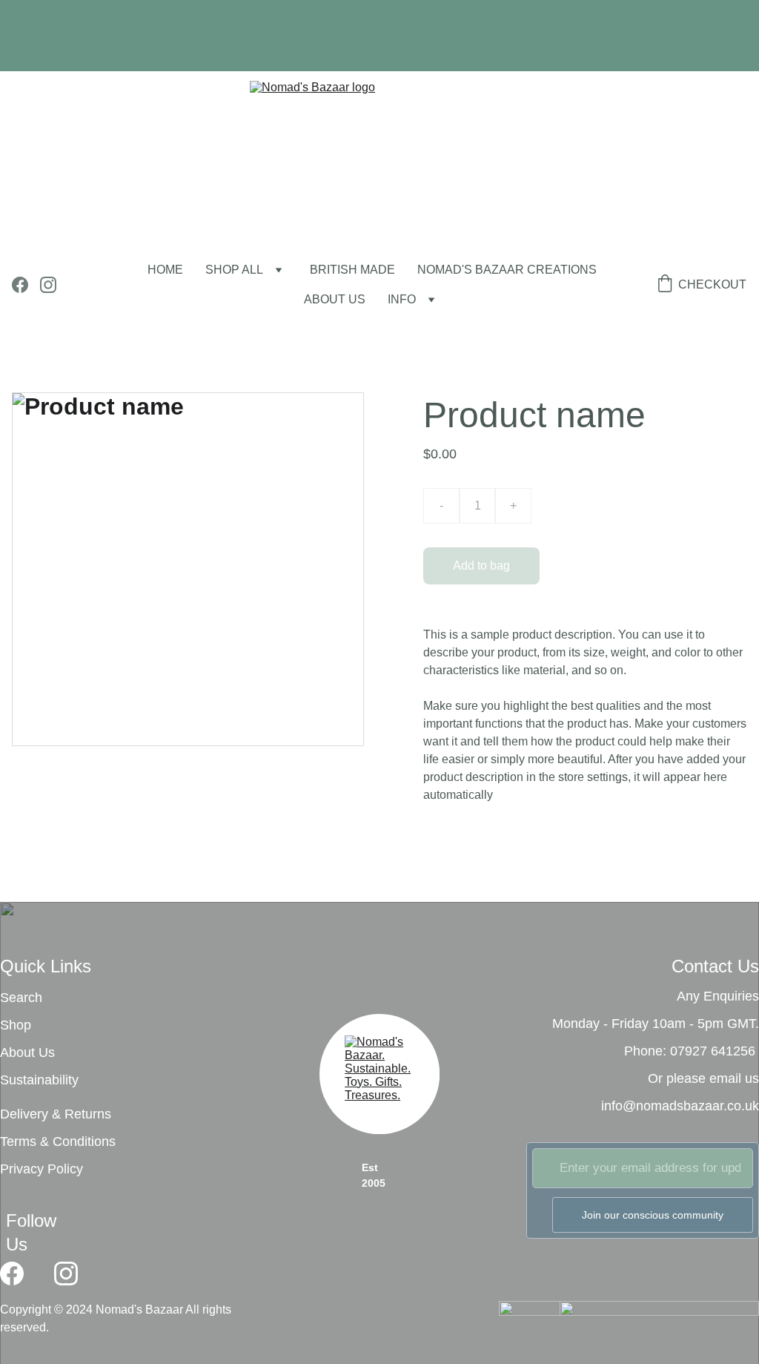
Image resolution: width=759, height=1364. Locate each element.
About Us (27, 1052)
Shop (15, 1025)
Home (165, 269)
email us (734, 1078)
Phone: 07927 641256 (689, 1051)
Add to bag (481, 565)
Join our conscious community (652, 1215)
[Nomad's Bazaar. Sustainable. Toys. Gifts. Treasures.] (379, 1078)
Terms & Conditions (58, 1141)
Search (21, 997)
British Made (352, 269)
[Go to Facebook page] (26, 285)
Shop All (234, 269)
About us (334, 299)
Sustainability (39, 1080)
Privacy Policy (41, 1169)
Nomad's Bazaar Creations (507, 269)
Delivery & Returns (55, 1114)
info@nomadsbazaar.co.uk (680, 1105)
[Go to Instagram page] (48, 285)
